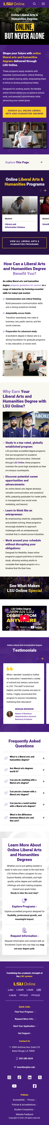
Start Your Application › (24, 1026)
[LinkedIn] (30, 1077)
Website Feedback (24, 1114)
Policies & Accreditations (24, 1104)
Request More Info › (24, 1018)
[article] (23, 693)
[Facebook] (35, 1086)
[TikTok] (19, 1077)
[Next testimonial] (42, 659)
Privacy (31, 1099)
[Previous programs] (41, 190)
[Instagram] (9, 1077)
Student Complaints (23, 1109)
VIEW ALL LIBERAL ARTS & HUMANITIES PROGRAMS (24, 243)
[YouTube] (14, 1086)
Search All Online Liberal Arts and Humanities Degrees (25, 112)
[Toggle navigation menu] (43, 4)
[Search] (34, 4)
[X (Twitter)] (40, 1077)
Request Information (23, 936)
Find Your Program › (24, 1011)
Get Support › (24, 1033)
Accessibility (19, 1099)
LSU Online (18, 462)
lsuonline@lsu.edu (26, 1067)
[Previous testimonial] (38, 659)
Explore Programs (23, 906)
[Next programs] (45, 190)
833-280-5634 (26, 1058)
